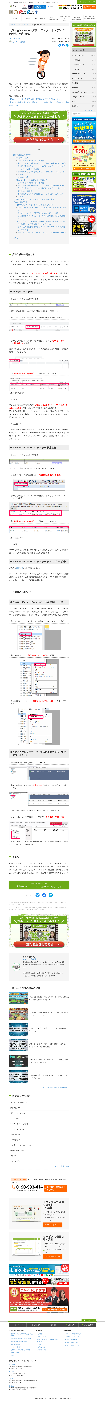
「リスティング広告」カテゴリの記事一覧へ (53, 1087)
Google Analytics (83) (17, 1150)
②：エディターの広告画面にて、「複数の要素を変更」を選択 (42, 163)
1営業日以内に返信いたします (39, 885)
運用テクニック (85, 64)
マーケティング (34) (17, 1129)
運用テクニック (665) (17, 1113)
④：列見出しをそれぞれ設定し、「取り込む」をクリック (40, 193)
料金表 (28, 18)
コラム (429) (14, 1118)
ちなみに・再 (23, 177)
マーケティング (84, 78)
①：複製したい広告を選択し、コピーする (34, 224)
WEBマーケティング (84, 74)
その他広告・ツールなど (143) (20, 1145)
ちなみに (21, 174)
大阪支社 (11, 1379)
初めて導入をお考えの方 (52, 18)
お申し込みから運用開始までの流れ (89, 18)
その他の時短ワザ (20, 202)
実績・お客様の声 (40, 18)
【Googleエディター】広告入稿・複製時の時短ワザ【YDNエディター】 (37, 99)
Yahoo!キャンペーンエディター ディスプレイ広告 (34, 199)
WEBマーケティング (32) (19, 1124)
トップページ (15, 18)
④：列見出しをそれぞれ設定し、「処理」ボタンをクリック (41, 171)
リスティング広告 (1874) (18, 1102)
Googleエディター (22, 157)
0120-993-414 (29, 1187)
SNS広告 (84, 87)
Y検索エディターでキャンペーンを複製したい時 (34, 204)
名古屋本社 (12, 1364)
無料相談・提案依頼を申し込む (56, 1188)
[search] (94, 113)
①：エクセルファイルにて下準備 (31, 160)
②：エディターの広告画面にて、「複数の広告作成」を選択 (41, 185)
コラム (85, 69)
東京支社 (11, 1371)
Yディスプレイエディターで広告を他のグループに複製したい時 (40, 221)
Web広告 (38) (15, 1134)
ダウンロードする (51, 1225)
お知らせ (84, 106)
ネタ (84, 101)
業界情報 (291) (15, 1108)
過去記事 (19, 568)
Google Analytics (84, 97)
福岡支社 (11, 1386)
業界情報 (85, 60)
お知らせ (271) (15, 1161)
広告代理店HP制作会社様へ (77, 18)
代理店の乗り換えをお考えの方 (65, 18)
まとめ (15, 238)
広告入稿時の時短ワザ (22, 155)
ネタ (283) (13, 1156)
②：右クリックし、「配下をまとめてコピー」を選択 (39, 213)
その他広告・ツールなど (84, 92)
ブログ (13, 25)
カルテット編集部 (18, 42)
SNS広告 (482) (15, 1140)
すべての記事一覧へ (62, 1166)
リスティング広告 (22, 25)
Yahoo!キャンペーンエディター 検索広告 (31, 180)
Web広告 (84, 83)
